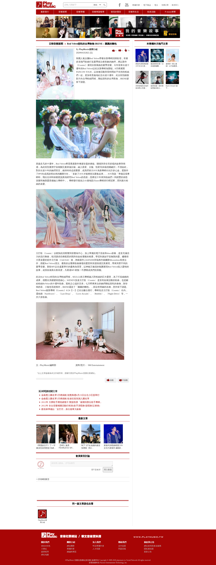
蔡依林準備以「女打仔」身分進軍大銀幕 (61, 409)
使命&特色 (45, 546)
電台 (156, 5)
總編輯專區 (71, 552)
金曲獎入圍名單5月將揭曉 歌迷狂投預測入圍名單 (65, 398)
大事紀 (44, 549)
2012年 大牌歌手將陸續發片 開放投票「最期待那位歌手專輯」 (71, 402)
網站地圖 (45, 555)
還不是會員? (96, 470)
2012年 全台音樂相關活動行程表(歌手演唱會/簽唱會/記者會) (70, 405)
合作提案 (122, 546)
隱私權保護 (149, 549)
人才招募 (96, 549)
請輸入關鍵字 (70, 5)
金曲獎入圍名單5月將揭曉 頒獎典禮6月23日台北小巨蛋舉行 (70, 395)
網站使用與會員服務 (152, 546)
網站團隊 (70, 546)
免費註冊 (165, 5)
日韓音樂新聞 (56, 43)
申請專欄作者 (98, 546)
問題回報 (122, 549)
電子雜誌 (147, 5)
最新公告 (148, 552)
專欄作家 (136, 5)
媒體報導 (45, 552)
